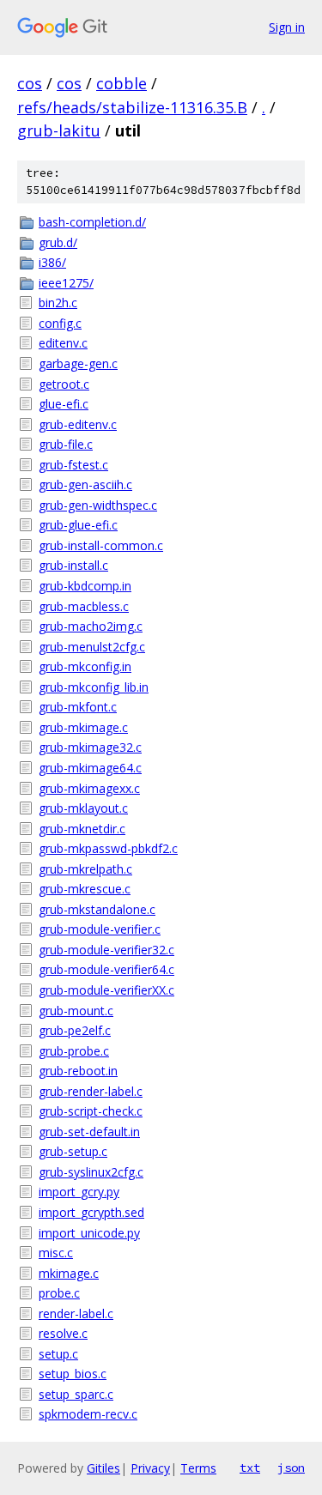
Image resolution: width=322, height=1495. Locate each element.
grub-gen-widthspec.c (98, 505)
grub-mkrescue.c (85, 889)
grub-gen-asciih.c (85, 484)
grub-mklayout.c (83, 808)
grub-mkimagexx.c (89, 788)
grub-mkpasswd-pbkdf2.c (108, 848)
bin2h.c (58, 302)
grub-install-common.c (101, 545)
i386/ (52, 262)
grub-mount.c (76, 1010)
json (291, 1467)
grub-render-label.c (91, 1091)
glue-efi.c (63, 404)
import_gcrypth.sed (91, 1212)
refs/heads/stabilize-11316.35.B (132, 107)
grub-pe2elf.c (75, 1030)
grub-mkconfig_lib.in (94, 687)
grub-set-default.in (89, 1131)
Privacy (150, 1468)
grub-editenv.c (78, 424)
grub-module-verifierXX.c (106, 990)
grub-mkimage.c (83, 727)
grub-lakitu (58, 130)
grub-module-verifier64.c (106, 969)
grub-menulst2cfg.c (92, 647)
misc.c (56, 1252)
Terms (198, 1468)
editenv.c (63, 343)
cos (29, 83)
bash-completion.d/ (92, 222)
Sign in (287, 27)
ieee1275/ (66, 283)
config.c (60, 323)
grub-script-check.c (91, 1111)
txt (250, 1467)
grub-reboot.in (78, 1070)
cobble (121, 83)
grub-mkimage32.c (90, 747)
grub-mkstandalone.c (97, 909)
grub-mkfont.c (78, 707)
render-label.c (76, 1313)
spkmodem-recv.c (88, 1414)
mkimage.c (69, 1273)
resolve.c (63, 1333)
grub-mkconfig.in (85, 666)
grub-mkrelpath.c (85, 869)
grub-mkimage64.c (90, 768)
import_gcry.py (79, 1191)
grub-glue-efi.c (78, 525)
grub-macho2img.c (91, 626)
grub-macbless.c (84, 606)
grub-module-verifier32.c (106, 949)
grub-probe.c (74, 1051)
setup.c (58, 1354)
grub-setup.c (73, 1151)
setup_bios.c (72, 1373)
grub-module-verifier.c (100, 929)
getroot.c (64, 384)
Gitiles (103, 1468)
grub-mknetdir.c (82, 828)
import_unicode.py (89, 1233)
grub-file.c (66, 444)
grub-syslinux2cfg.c (91, 1172)
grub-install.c (73, 565)
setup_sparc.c (76, 1394)
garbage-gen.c (78, 363)
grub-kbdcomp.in (85, 586)
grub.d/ (58, 242)
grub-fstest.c (73, 465)
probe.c (59, 1293)
